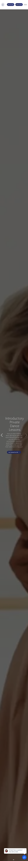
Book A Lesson (19, 4)
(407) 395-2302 (10, 4)
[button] (13, 859)
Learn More (13, 450)
